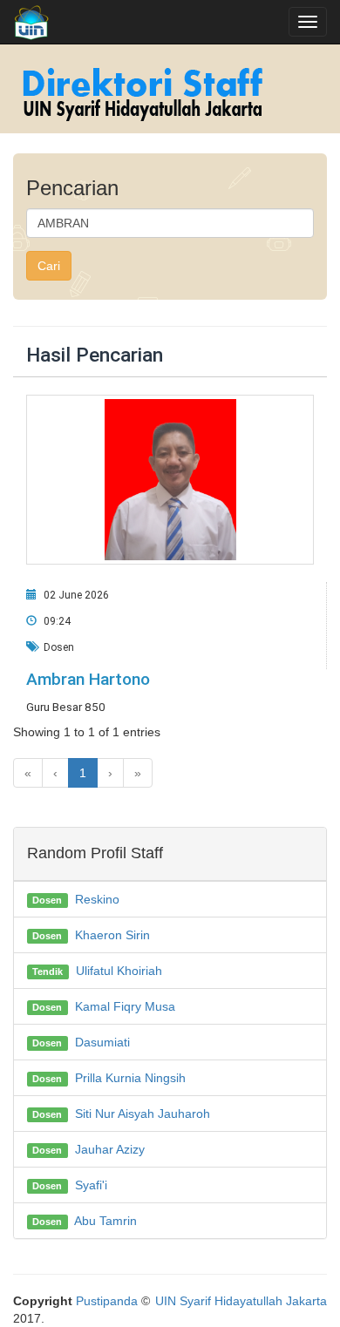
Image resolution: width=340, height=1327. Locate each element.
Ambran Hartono (88, 679)
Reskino (97, 899)
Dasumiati (102, 1042)
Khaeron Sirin (112, 935)
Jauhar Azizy (110, 1149)
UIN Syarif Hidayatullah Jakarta (241, 1301)
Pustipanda (107, 1301)
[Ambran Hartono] (170, 480)
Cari (48, 266)
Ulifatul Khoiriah (119, 971)
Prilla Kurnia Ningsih (130, 1078)
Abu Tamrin (105, 1221)
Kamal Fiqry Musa (125, 1006)
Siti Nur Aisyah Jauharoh (142, 1114)
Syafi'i (91, 1185)
